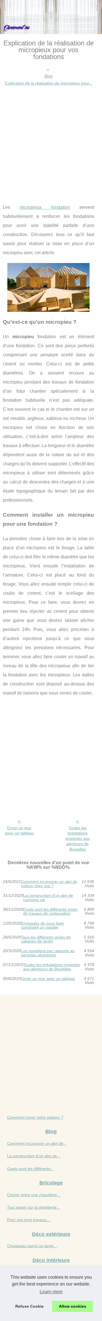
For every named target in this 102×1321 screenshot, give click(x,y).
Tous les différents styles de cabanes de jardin (46, 939)
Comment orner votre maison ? (35, 1117)
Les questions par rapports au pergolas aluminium (48, 953)
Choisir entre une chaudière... (33, 1194)
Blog (48, 76)
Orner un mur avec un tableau (19, 831)
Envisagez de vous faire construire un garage (42, 925)
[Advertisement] (51, 140)
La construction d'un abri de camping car (48, 897)
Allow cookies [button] (72, 1306)
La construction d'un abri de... (33, 1156)
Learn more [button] (51, 1291)
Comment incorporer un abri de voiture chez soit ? (49, 884)
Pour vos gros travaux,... (29, 1219)
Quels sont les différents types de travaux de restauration (50, 911)
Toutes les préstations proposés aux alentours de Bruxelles (77, 838)
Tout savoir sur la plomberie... (33, 1207)
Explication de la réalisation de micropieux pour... (48, 83)
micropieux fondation (45, 207)
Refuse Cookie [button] (29, 1306)
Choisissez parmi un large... (32, 1246)
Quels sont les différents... (30, 1168)
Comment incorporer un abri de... (37, 1143)
